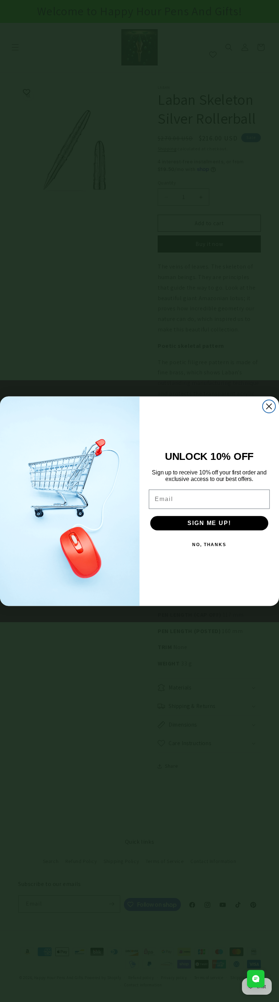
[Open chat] (255, 978)
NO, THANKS (209, 544)
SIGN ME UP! (209, 523)
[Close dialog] (269, 406)
